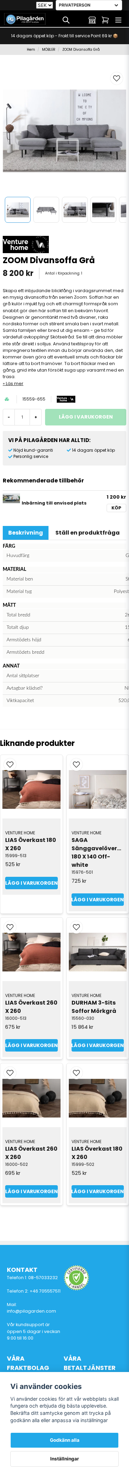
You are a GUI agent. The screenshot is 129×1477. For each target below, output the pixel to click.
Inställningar (64, 1458)
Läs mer (14, 383)
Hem (31, 49)
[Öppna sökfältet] (66, 20)
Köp (116, 508)
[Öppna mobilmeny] (118, 20)
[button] (116, 78)
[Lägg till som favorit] (79, 20)
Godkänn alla (64, 1440)
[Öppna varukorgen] (105, 20)
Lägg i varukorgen (31, 883)
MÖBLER (48, 49)
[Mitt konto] (92, 20)
